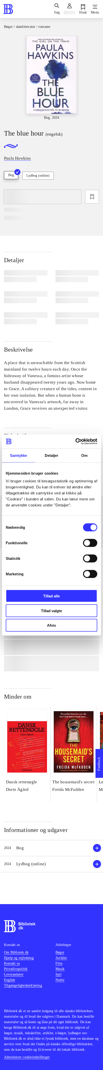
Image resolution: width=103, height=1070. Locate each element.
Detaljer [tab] (51, 455)
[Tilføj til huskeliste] (92, 197)
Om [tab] (84, 455)
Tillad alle (51, 596)
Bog (11, 175)
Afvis (51, 625)
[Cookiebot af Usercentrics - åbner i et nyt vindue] (75, 441)
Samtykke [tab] (18, 455)
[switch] (90, 543)
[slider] (51, 78)
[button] (51, 848)
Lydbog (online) (38, 175)
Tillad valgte (51, 610)
